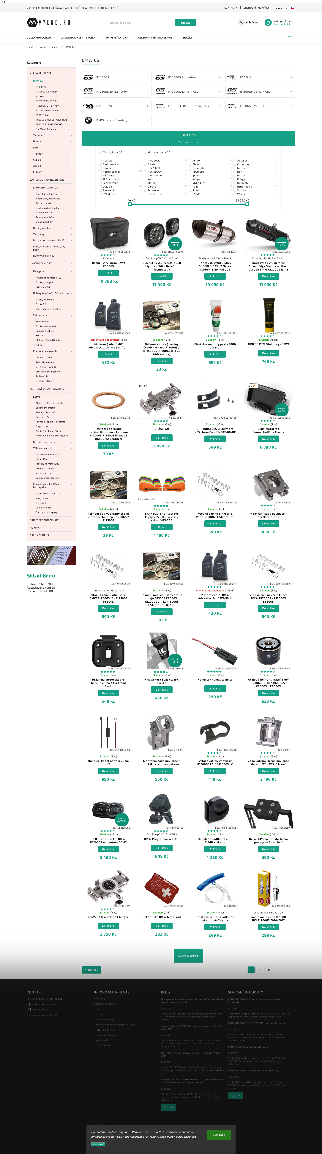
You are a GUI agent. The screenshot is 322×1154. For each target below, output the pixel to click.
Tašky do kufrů (43, 203)
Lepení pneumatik (45, 407)
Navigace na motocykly (48, 277)
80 (268, 969)
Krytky (39, 335)
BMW (212, 164)
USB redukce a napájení (48, 308)
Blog (279, 7)
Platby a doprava (104, 1029)
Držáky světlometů (46, 326)
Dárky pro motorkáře (44, 520)
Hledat (185, 22)
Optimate (257, 182)
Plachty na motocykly (47, 463)
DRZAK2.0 (167, 167)
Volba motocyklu (41, 72)
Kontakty (230, 7)
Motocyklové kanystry (48, 493)
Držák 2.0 (41, 304)
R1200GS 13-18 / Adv (47, 105)
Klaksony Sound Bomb (48, 340)
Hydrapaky (42, 502)
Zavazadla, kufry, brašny (47, 179)
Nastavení (98, 1144)
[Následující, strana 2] (260, 969)
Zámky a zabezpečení (47, 477)
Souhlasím (219, 1135)
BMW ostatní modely (47, 128)
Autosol (257, 160)
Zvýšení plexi (43, 376)
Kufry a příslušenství (45, 187)
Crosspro (257, 164)
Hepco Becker (122, 171)
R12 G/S (40, 96)
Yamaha (38, 135)
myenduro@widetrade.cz (47, 998)
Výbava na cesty (43, 447)
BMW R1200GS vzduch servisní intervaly (253, 1070)
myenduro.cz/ (41, 1009)
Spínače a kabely (45, 330)
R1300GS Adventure (47, 91)
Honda (37, 141)
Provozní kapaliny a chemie (50, 421)
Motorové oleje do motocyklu (52, 435)
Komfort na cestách (45, 351)
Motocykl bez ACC (167, 152)
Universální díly (41, 263)
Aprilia (37, 165)
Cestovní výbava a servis (47, 388)
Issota (257, 175)
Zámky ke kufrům (45, 217)
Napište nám (101, 1040)
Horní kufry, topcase (47, 193)
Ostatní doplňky (44, 221)
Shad (212, 190)
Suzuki (37, 159)
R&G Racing (257, 186)
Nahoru (93, 969)
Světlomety (40, 315)
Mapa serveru (102, 1045)
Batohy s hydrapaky (46, 512)
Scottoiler (167, 190)
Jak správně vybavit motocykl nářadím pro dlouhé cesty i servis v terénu (192, 1001)
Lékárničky (41, 458)
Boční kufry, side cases (48, 198)
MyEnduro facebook (44, 1004)
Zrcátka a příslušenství (48, 371)
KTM (35, 147)
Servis (37, 396)
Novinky (35, 527)
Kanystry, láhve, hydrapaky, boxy (49, 248)
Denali (122, 167)
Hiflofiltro (212, 171)
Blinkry (40, 344)
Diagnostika (42, 426)
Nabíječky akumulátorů (48, 430)
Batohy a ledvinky (43, 255)
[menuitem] (42, 37)
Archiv (168, 1107)
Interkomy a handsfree (48, 454)
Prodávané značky (105, 1034)
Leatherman (122, 182)
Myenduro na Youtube (45, 1014)
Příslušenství (43, 286)
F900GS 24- (42, 114)
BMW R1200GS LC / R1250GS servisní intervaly (257, 1023)
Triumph (38, 153)
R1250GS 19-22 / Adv (47, 101)
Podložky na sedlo (45, 362)
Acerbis (122, 160)
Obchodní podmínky (257, 7)
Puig (212, 186)
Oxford (167, 186)
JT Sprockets (122, 179)
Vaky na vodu (43, 498)
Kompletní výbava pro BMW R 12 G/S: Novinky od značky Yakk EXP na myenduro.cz (192, 1081)
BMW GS (38, 80)
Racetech (122, 190)
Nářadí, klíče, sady (44, 442)
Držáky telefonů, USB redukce (51, 293)
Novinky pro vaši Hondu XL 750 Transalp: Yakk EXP (190, 1054)
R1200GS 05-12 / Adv (47, 110)
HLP (257, 171)
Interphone (167, 175)
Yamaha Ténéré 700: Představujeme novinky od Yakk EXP (191, 1027)
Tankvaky (38, 234)
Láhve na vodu (43, 507)
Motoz (167, 182)
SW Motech (122, 194)
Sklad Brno (41, 575)
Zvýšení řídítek (44, 380)
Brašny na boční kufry (47, 207)
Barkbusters (122, 164)
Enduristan (212, 167)
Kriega (257, 179)
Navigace (38, 271)
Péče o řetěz (42, 416)
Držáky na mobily (45, 299)
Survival (257, 190)
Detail (108, 272)
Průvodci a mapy (45, 468)
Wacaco (257, 194)
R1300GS (41, 86)
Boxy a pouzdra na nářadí (48, 240)
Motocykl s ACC (122, 152)
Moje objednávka (104, 1019)
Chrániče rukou (44, 357)
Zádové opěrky (44, 212)
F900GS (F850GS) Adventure (51, 119)
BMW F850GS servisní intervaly (248, 1046)
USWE (212, 194)
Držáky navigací (44, 282)
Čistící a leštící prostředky (50, 402)
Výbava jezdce (43, 473)
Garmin (257, 167)
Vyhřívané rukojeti (46, 366)
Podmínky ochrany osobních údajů (115, 1024)
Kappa (212, 179)
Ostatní (122, 186)
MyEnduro (212, 182)
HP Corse (122, 175)
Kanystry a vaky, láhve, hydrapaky (46, 485)
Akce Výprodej (39, 535)
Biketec (167, 164)
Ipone (212, 175)
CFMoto (37, 171)
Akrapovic (167, 160)
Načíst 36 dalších (188, 955)
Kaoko (167, 179)
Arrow (212, 160)
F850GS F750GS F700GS (49, 124)
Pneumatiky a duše (46, 412)
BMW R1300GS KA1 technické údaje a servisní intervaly (256, 1001)
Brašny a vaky (41, 228)
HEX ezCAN (167, 171)
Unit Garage (167, 194)
